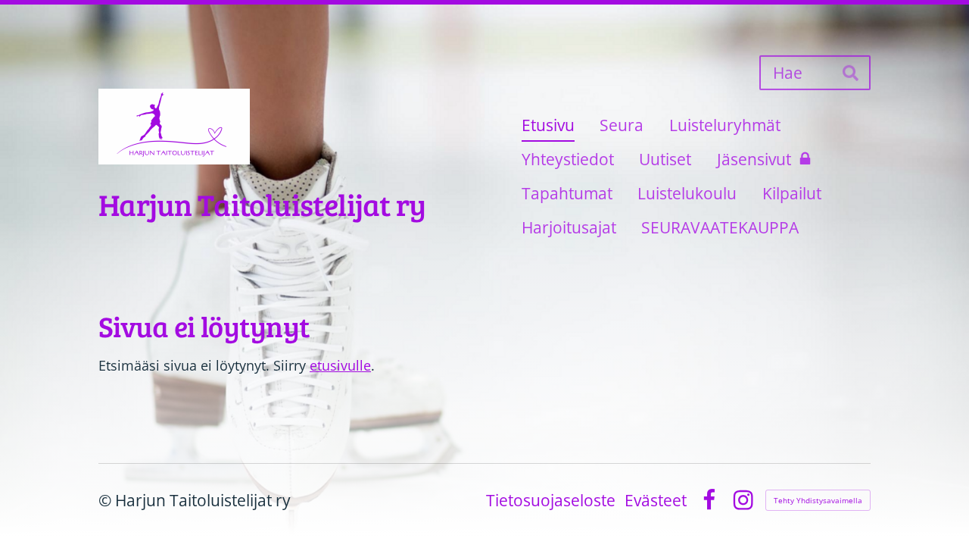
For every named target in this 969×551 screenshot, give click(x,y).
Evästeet (656, 501)
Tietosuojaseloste (550, 501)
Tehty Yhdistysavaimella (818, 500)
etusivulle (340, 365)
